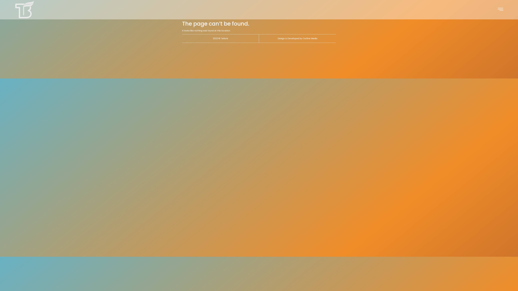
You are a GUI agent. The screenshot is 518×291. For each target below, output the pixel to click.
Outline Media (310, 38)
